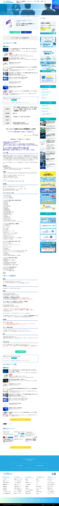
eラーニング (30, 1)
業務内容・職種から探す (46, 92)
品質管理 (26, 479)
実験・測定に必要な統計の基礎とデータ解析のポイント (17, 58)
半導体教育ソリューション (17, 484)
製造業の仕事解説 (27, 491)
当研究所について (19, 2)
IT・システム (29, 20)
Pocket (10, 423)
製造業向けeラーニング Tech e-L (18, 479)
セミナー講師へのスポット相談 (7, 491)
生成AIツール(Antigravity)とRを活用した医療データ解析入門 (18, 77)
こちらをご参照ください (28, 331)
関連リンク (53, 504)
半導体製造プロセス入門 (28, 482)
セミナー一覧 (21, 447)
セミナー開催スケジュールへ (26, 32)
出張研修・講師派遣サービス (6, 482)
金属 (37, 484)
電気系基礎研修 (5, 486)
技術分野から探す (45, 89)
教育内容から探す (45, 111)
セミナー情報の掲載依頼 (51, 491)
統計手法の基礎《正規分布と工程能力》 (15, 403)
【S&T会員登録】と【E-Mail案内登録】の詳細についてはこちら (14, 313)
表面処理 (37, 493)
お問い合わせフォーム (50, 479)
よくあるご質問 (38, 500)
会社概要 (32, 500)
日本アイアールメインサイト (51, 493)
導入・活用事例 (19, 465)
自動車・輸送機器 (38, 486)
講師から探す (44, 97)
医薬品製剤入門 (27, 486)
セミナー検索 (4, 479)
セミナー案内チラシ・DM (52, 500)
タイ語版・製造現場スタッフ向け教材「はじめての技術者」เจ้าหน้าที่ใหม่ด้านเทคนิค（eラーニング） (8, 441)
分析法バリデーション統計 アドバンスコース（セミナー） (18, 54)
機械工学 (37, 479)
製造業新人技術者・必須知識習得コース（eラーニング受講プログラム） (31, 440)
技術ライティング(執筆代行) (17, 491)
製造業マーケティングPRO (17, 493)
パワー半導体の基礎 (27, 484)
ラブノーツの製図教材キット (17, 482)
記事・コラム (43, 1)
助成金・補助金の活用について (51, 484)
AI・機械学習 (18, 20)
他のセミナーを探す (21, 419)
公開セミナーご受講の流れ (51, 482)
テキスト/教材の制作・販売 (39, 465)
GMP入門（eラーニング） (18, 439)
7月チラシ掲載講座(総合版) (6, 493)
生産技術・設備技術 (38, 491)
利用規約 (43, 504)
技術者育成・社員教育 (28, 493)
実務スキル (27, 102)
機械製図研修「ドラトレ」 (6, 484)
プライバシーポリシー (48, 504)
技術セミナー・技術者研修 (20, 1)
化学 (37, 482)
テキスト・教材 (36, 1)
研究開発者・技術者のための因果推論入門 (15, 86)
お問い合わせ (44, 500)
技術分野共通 (24, 20)
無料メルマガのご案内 (50, 486)
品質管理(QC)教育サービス (17, 486)
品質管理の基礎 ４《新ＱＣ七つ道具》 (15, 62)
